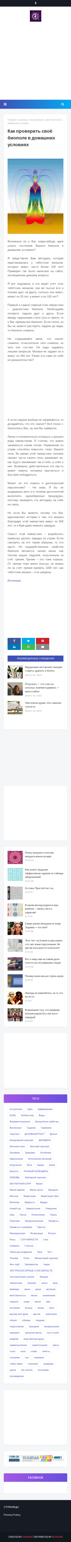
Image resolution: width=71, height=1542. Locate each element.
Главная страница (17, 119)
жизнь (34, 1295)
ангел (44, 1283)
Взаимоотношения (20, 1121)
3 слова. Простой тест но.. (39, 888)
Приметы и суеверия (21, 1227)
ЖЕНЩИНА (45, 1140)
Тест (49, 1252)
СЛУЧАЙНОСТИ (29, 1239)
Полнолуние (38, 1214)
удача (13, 1370)
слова (34, 1351)
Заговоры (15, 1152)
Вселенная (16, 1127)
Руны (12, 1239)
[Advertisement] (35, 60)
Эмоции (43, 1276)
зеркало (14, 1301)
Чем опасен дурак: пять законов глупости (43, 704)
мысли (36, 1314)
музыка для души (19, 1314)
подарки (40, 1320)
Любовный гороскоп (35, 1177)
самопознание (40, 1345)
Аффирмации (45, 1109)
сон (27, 1357)
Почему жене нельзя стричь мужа (44, 976)
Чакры (46, 1264)
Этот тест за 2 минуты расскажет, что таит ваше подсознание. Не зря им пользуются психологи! (44, 944)
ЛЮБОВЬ (15, 1177)
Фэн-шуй (15, 1264)
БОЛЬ (13, 1115)
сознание (15, 1357)
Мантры (14, 1196)
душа (38, 1289)
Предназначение (34, 1220)
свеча (56, 1345)
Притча (41, 1227)
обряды (26, 1320)
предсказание (51, 1326)
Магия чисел (36, 1189)
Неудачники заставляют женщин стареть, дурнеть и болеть (43, 669)
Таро (39, 1252)
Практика (15, 1220)
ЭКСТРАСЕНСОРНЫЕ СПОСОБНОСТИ (31, 1270)
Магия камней (17, 1189)
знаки (26, 1301)
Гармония (46, 1127)
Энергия (31, 1283)
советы (46, 1351)
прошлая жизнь (33, 1332)
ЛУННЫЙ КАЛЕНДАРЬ (36, 1171)
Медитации (29, 1196)
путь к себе (53, 1332)
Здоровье (30, 1152)
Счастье (29, 1245)
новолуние (51, 1314)
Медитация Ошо (50, 1196)
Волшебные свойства (47, 1121)
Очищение (51, 1208)
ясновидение (17, 1376)
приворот (15, 1332)
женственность (18, 1295)
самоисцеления (18, 1345)
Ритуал (52, 1233)
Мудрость (30, 1202)
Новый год (15, 1208)
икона (38, 1301)
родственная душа (34, 1338)
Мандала (53, 1189)
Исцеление (16, 1165)
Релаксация (36, 1233)
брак (55, 1283)
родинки (14, 1338)
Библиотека (27, 1115)
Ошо (12, 1214)
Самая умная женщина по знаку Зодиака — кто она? (43, 925)
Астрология (16, 1109)
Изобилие (45, 1152)
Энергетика (16, 1283)
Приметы (53, 1220)
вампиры (14, 1289)
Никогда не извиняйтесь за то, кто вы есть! (44, 995)
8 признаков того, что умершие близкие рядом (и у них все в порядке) (42, 1013)
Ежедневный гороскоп (22, 1140)
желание (51, 1289)
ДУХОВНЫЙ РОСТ (35, 1134)
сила (23, 1351)
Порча (53, 1214)
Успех (26, 1258)
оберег (13, 1320)
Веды (42, 1115)
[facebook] (35, 3)
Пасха (23, 1214)
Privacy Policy (12, 1515)
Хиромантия (31, 1264)
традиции (48, 1363)
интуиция (15, 1307)
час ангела (27, 1370)
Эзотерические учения (22, 1276)
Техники (14, 1258)
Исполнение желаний (39, 1158)
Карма (40, 1165)
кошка (40, 1307)
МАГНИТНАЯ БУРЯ (20, 1183)
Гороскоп (15, 1134)
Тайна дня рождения (21, 1252)
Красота (14, 1171)
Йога (29, 1165)
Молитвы (15, 1202)
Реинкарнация (17, 1233)
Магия (39, 1183)
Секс (45, 1239)
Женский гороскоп (39, 1146)
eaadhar (27, 1536)
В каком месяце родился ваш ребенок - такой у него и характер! (41, 908)
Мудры (44, 1202)
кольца (28, 1307)
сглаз (12, 1351)
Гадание (31, 1127)
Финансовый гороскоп (46, 1258)
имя (48, 1301)
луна (51, 1307)
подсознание (17, 1326)
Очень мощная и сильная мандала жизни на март (39, 854)
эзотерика (43, 1370)
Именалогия (16, 1158)
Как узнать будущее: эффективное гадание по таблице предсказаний (44, 873)
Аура (30, 1109)
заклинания (49, 1295)
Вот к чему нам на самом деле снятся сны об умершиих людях (43, 961)
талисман (33, 1363)
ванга (27, 1289)
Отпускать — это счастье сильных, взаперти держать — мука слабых (42, 687)
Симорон (15, 1245)
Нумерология (33, 1208)
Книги (52, 1165)
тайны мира (16, 1363)
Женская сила (17, 1146)
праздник (34, 1326)
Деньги (53, 1134)
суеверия (39, 1357)
